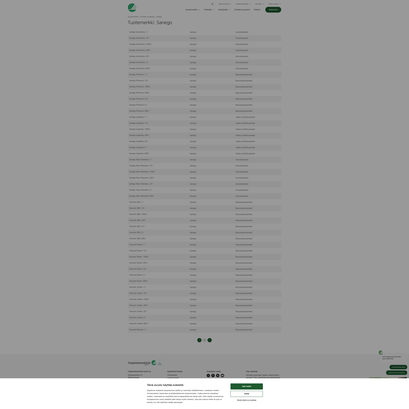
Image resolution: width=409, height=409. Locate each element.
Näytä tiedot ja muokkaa (246, 400)
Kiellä (246, 394)
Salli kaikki (246, 386)
